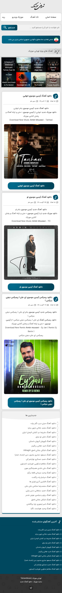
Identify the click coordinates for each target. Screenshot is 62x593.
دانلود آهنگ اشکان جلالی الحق (43, 499)
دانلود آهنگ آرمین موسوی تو (39, 197)
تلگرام (31, 588)
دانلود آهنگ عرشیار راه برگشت (44, 477)
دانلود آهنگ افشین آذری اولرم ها (42, 481)
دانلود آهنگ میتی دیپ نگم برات (43, 423)
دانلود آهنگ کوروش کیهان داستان (42, 441)
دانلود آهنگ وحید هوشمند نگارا (43, 508)
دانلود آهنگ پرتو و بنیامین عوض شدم (41, 495)
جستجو (11, 28)
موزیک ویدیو (17, 17)
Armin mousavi (32, 327)
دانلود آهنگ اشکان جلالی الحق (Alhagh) (39, 450)
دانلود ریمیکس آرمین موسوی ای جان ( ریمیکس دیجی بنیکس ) (29, 299)
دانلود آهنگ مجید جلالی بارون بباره (42, 428)
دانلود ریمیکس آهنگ (48, 320)
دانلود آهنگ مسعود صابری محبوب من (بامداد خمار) (35, 455)
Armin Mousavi (36, 120)
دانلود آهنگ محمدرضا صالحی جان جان (40, 486)
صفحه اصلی (50, 17)
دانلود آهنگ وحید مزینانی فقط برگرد (41, 473)
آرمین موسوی (28, 108)
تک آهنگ (34, 17)
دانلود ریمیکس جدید (48, 312)
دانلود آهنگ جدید (41, 108)
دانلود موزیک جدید (49, 112)
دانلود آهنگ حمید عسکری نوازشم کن (41, 459)
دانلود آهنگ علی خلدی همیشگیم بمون (40, 468)
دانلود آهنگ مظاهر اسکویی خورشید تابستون (38, 463)
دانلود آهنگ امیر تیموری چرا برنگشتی (41, 504)
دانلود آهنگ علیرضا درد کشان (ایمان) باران (39, 432)
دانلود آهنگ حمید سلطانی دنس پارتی (41, 490)
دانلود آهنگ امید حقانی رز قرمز (43, 446)
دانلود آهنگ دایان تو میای (46, 437)
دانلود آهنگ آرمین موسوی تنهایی (37, 96)
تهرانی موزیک (31, 6)
